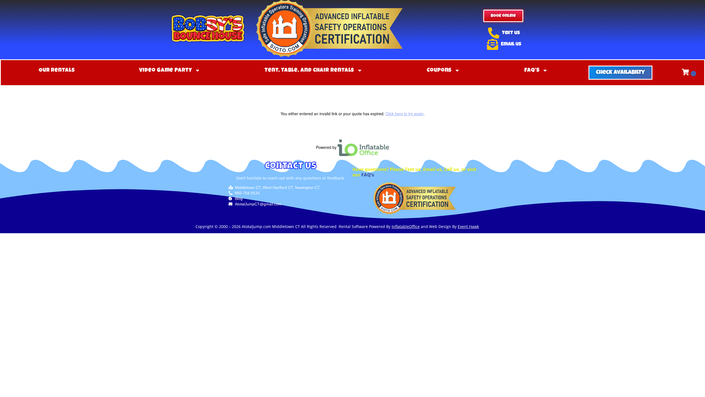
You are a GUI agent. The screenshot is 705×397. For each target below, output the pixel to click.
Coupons (439, 70)
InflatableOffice (406, 226)
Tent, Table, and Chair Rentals (309, 70)
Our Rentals (57, 70)
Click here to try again (405, 113)
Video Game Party (165, 70)
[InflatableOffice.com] (363, 147)
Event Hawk (468, 226)
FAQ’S (532, 70)
